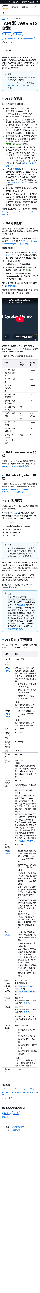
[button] (7, 50)
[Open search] (36, 7)
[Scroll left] (10, 7)
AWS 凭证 (13, 513)
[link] (17, 18)
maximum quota (18, 349)
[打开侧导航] (3, 13)
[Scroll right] (32, 7)
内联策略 (16, 169)
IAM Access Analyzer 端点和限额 (15, 466)
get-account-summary (17, 85)
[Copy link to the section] (2, 99)
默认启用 (21, 605)
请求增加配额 (11, 286)
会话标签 (25, 1003)
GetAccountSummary (16, 83)
